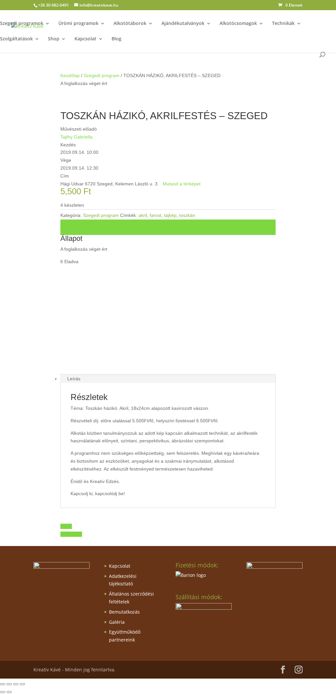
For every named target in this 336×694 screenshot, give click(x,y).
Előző (66, 526)
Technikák (283, 23)
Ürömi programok (78, 23)
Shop (53, 39)
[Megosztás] (15, 684)
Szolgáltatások (16, 39)
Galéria (117, 622)
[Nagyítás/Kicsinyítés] (2, 684)
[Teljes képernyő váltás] (9, 684)
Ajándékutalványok (182, 23)
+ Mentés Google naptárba (88, 231)
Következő (71, 534)
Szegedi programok (21, 23)
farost (155, 215)
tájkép (170, 215)
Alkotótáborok (130, 23)
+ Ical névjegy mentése (84, 223)
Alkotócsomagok (238, 23)
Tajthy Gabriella (76, 136)
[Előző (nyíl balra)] (2, 692)
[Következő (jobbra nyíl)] (9, 692)
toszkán (187, 215)
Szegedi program (101, 75)
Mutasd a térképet (181, 183)
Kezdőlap (70, 75)
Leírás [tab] (73, 378)
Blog (116, 39)
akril (142, 215)
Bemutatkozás (124, 612)
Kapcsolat (85, 39)
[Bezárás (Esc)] (22, 684)
